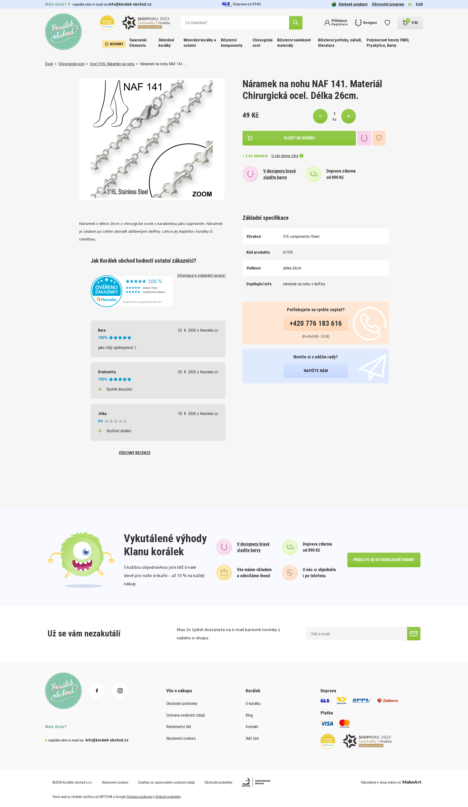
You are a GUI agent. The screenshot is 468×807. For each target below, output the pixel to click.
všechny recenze (134, 453)
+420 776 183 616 (316, 323)
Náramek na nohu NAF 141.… (163, 63)
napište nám (316, 370)
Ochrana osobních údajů (185, 715)
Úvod (49, 63)
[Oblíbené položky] (387, 23)
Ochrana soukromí (139, 797)
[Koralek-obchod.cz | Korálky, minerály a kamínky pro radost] (63, 31)
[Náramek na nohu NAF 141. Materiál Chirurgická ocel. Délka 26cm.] (151, 139)
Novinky (116, 44)
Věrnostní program (388, 4)
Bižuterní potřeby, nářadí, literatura (340, 43)
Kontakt (252, 726)
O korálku (253, 703)
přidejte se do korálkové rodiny (383, 559)
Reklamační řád (178, 726)
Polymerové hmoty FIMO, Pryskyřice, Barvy (388, 43)
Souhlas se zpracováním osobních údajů (166, 782)
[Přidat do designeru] (364, 138)
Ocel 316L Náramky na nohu (112, 63)
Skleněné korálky (166, 43)
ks (334, 119)
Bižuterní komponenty (232, 43)
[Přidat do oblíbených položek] (378, 138)
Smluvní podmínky (168, 797)
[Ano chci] (413, 633)
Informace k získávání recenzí (201, 275)
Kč (410, 4)
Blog (249, 715)
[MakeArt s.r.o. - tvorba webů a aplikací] (413, 782)
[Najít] (295, 22)
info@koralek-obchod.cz (130, 4)
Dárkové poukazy (353, 4)
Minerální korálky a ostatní (200, 43)
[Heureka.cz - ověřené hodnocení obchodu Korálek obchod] (132, 290)
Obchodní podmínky (181, 703)
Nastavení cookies (181, 738)
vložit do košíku (299, 138)
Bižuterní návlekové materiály (294, 43)
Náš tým (252, 738)
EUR (419, 4)
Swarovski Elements (137, 43)
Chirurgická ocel (263, 43)
